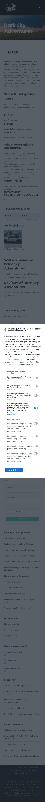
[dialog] (22, 401)
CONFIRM (13, 470)
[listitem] (22, 372)
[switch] (36, 378)
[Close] (40, 329)
